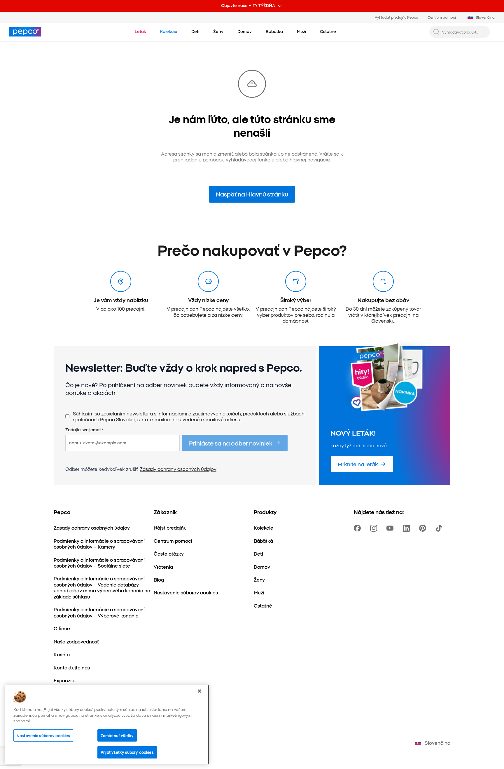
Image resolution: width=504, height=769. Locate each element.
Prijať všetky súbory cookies (127, 752)
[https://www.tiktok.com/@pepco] (440, 528)
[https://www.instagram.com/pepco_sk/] (374, 528)
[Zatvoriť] (199, 691)
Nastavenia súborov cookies (43, 735)
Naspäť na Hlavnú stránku (252, 194)
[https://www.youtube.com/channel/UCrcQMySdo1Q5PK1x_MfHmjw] (391, 528)
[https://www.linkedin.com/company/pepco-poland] (407, 528)
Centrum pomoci (442, 17)
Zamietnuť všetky (117, 735)
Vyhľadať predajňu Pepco (396, 17)
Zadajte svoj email (84, 429)
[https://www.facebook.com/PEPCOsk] (358, 528)
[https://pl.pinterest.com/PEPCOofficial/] (423, 528)
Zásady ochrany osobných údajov (178, 469)
